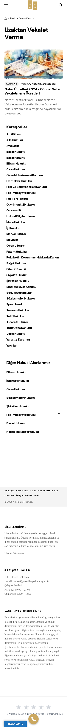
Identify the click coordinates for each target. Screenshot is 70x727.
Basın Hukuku (15, 151)
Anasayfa (9, 490)
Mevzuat (12, 240)
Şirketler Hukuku (17, 281)
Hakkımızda (22, 490)
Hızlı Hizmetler (50, 490)
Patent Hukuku (16, 251)
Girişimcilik (13, 210)
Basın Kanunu (15, 157)
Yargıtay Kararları (18, 339)
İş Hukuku (13, 228)
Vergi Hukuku (15, 333)
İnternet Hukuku (17, 381)
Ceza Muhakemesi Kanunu (24, 175)
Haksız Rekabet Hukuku (22, 432)
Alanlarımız (36, 490)
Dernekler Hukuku (19, 181)
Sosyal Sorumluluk (19, 292)
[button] (6, 5)
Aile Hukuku (14, 140)
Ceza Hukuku (15, 169)
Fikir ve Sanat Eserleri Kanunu (26, 187)
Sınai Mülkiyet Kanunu (21, 287)
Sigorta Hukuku (17, 275)
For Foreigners (17, 198)
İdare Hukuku (15, 222)
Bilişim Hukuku (16, 163)
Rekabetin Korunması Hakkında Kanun (32, 257)
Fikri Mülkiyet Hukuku (21, 193)
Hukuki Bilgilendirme (20, 216)
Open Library (15, 245)
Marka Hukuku (16, 234)
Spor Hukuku (15, 304)
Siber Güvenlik (16, 269)
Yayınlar (11, 84)
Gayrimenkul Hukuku (20, 204)
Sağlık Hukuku (16, 263)
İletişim (20, 495)
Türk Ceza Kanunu (19, 328)
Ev (5, 18)
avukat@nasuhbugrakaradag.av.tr (31, 581)
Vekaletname (31, 495)
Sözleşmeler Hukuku (20, 298)
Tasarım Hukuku (17, 310)
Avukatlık (12, 146)
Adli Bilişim (13, 134)
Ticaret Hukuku (17, 322)
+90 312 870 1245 (19, 577)
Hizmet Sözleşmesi (14, 553)
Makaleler (9, 495)
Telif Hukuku (15, 316)
